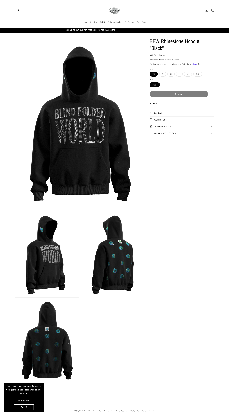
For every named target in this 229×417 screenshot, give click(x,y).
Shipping (162, 59)
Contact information (148, 411)
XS (155, 75)
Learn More (24, 400)
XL (189, 75)
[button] (18, 10)
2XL (199, 75)
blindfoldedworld (84, 411)
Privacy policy (109, 411)
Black (156, 85)
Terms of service (121, 411)
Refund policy (97, 411)
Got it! (24, 407)
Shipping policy (135, 411)
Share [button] (155, 103)
